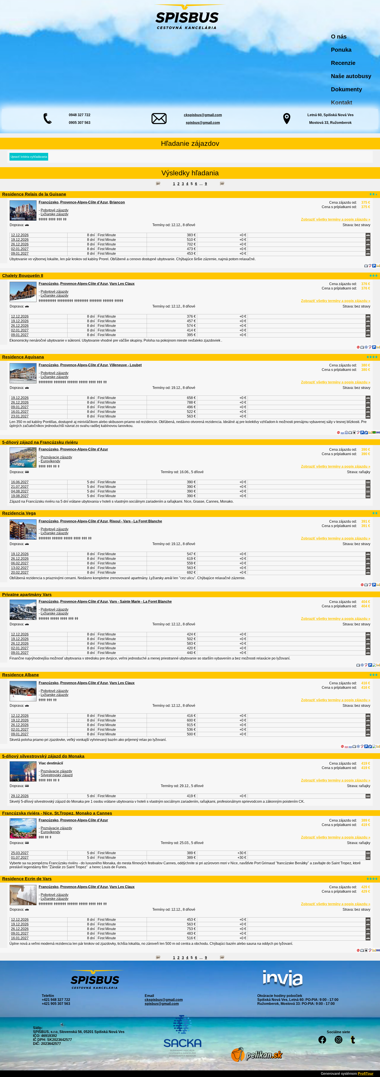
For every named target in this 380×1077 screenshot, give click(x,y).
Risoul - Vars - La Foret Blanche (136, 521)
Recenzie (343, 63)
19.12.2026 (20, 240)
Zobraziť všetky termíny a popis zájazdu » (335, 219)
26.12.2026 (20, 244)
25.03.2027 (20, 853)
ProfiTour (365, 1073)
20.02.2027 (20, 572)
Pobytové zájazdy (54, 210)
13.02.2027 (20, 568)
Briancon (117, 202)
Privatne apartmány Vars (27, 594)
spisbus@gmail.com (203, 123)
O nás (339, 36)
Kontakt (341, 102)
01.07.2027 (20, 857)
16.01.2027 (20, 412)
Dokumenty (346, 89)
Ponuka (341, 50)
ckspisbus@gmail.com (203, 115)
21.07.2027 (20, 487)
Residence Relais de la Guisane (34, 194)
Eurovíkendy (50, 461)
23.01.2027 (20, 416)
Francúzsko (48, 202)
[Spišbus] (190, 17)
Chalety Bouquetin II (22, 275)
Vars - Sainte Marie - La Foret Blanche (141, 601)
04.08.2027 (20, 491)
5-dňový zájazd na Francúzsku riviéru (40, 442)
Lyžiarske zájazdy (54, 214)
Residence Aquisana (23, 356)
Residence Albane (20, 674)
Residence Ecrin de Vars (27, 878)
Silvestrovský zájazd (57, 775)
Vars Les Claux (122, 284)
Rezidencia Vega (19, 513)
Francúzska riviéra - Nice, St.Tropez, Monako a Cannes (57, 813)
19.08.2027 (20, 496)
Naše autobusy (351, 76)
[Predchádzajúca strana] (158, 184)
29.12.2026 (20, 796)
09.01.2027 (20, 253)
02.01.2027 (20, 249)
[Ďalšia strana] (222, 184)
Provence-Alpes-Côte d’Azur (84, 202)
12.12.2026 (20, 235)
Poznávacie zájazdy (56, 457)
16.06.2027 (20, 482)
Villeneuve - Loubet (126, 365)
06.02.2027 (20, 563)
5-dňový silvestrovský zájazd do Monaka (43, 756)
